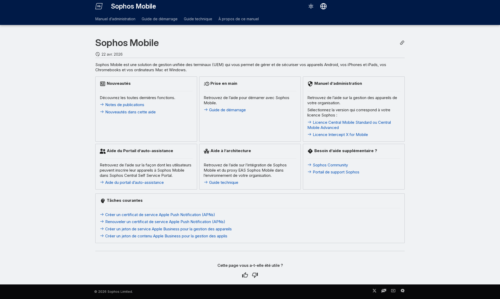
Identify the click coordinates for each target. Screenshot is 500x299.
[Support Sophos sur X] (374, 292)
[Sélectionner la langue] (323, 6)
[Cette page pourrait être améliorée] (255, 275)
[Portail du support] (384, 292)
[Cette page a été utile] (245, 275)
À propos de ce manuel (238, 19)
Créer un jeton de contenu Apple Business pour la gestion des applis (165, 235)
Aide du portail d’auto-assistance (134, 182)
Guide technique (198, 19)
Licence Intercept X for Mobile (340, 134)
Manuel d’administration (115, 19)
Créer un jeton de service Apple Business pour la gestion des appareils (168, 228)
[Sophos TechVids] (393, 292)
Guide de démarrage (160, 19)
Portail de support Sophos (335, 172)
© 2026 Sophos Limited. (113, 292)
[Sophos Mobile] (99, 6)
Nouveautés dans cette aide (130, 111)
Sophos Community (330, 164)
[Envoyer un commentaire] (402, 292)
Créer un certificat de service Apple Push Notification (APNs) (159, 214)
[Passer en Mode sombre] (311, 6)
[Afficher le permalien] (402, 43)
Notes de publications (124, 104)
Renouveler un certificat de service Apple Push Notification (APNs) (164, 221)
